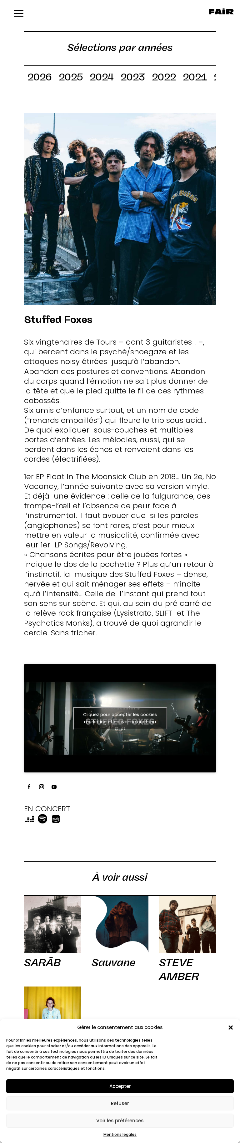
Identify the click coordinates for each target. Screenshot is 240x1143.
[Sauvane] (120, 924)
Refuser (120, 1103)
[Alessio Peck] (52, 1015)
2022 (164, 78)
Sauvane (114, 962)
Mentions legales (120, 1134)
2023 (133, 78)
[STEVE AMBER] (187, 924)
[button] (231, 1027)
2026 (40, 78)
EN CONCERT (47, 808)
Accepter (120, 1086)
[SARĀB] (52, 924)
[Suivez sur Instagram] (42, 787)
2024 (102, 78)
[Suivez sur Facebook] (29, 787)
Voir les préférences (120, 1120)
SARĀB (42, 962)
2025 (71, 78)
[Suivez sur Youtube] (54, 787)
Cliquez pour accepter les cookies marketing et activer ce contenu (120, 718)
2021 (195, 78)
